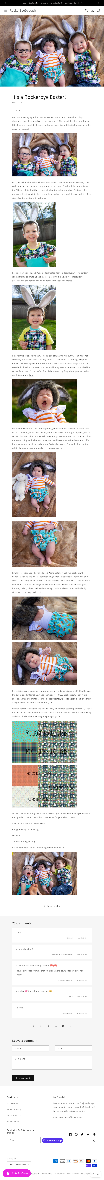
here (50, 194)
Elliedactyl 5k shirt (25, 190)
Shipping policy (86, 1174)
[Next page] (70, 1026)
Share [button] (17, 110)
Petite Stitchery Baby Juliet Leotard (65, 572)
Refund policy (13, 1121)
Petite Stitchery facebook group (61, 698)
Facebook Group (14, 1109)
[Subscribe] (37, 1140)
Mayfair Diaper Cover (53, 432)
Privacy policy (60, 1174)
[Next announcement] (99, 3)
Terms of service (73, 1174)
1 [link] (33, 1025)
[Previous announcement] (5, 3)
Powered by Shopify (33, 1174)
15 (63, 1026)
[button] (6, 10)
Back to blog (54, 905)
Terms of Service (14, 1115)
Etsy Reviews (12, 1103)
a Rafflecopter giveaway (23, 841)
